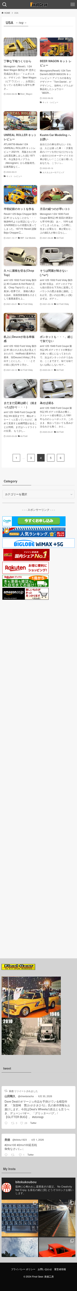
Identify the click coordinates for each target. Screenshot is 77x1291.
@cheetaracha (26, 1096)
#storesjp (38, 1117)
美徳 (7, 1139)
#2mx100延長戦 (27, 1145)
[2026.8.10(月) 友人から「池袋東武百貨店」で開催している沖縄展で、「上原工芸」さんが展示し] (57, 1218)
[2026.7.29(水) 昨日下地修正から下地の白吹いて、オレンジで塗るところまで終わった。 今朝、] (57, 1255)
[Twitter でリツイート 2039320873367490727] (14, 1155)
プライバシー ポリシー (23, 1269)
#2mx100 (10, 1145)
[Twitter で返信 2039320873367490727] (7, 1155)
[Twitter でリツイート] (6, 1090)
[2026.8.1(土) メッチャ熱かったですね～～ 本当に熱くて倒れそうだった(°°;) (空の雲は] (20, 1255)
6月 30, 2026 (45, 1096)
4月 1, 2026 (37, 1139)
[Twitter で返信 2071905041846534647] (7, 1123)
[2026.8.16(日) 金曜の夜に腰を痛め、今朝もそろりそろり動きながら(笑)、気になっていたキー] (20, 1218)
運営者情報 (60, 1269)
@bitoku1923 (19, 1139)
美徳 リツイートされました (23, 1091)
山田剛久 (10, 1096)
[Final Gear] (38, 4)
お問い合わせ (45, 1269)
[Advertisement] (38, 774)
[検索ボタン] (4, 4)
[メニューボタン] (72, 4)
